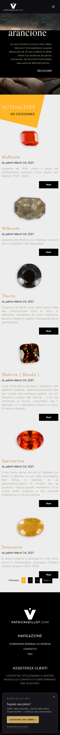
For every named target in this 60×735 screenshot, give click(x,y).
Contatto (30, 649)
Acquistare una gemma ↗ (23, 719)
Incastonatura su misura (17, 726)
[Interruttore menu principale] (53, 6)
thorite (9, 296)
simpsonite (12, 547)
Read (48, 184)
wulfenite (11, 157)
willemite (11, 229)
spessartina (13, 461)
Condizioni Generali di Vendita (30, 644)
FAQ (30, 654)
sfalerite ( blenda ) (20, 375)
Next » (47, 580)
